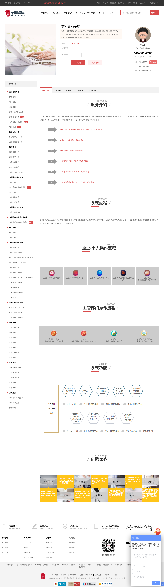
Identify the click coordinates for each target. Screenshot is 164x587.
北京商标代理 (107, 565)
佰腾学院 (12, 408)
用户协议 (73, 575)
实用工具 (142, 3)
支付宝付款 (50, 552)
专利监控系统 (14, 197)
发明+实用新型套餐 (16, 112)
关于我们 (55, 575)
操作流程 (69, 91)
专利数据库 (80, 13)
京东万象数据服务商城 (24, 565)
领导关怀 (64, 575)
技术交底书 (28, 543)
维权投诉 (72, 543)
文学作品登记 (14, 378)
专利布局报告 (14, 267)
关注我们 (154, 3)
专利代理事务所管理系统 (18, 222)
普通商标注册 (14, 328)
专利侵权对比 (14, 287)
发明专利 (12, 97)
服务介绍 (45, 91)
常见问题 (131, 3)
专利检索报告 (14, 247)
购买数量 (65, 54)
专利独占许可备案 (16, 172)
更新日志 (118, 575)
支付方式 (49, 538)
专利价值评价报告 (16, 292)
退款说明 (72, 547)
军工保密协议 (28, 557)
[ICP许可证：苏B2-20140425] (60, 584)
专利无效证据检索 (16, 282)
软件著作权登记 (15, 368)
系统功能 (81, 91)
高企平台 (12, 192)
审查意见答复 (14, 157)
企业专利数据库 (15, 212)
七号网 (98, 565)
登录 (107, 3)
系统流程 (57, 91)
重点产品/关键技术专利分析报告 (21, 257)
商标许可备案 (14, 353)
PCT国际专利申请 (16, 137)
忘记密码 (5, 547)
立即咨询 (153, 62)
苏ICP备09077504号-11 (93, 578)
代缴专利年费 (14, 167)
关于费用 (27, 547)
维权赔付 (12, 127)
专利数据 (12, 237)
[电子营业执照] (105, 584)
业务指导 (27, 538)
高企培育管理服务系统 (17, 187)
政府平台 (12, 182)
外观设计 (12, 107)
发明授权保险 (14, 117)
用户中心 (121, 3)
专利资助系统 (14, 202)
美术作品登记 (14, 373)
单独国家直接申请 (16, 142)
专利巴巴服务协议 (86, 575)
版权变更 (12, 383)
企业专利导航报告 (16, 272)
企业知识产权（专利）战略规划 (21, 277)
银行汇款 (49, 547)
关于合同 (5, 552)
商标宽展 (12, 343)
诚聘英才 (98, 575)
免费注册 (113, 3)
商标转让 (12, 348)
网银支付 (49, 543)
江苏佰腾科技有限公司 (84, 38)
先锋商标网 (119, 565)
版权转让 (12, 388)
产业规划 (38, 565)
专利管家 (68, 13)
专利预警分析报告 (16, 252)
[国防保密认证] (74, 584)
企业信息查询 (54, 565)
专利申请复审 (14, 162)
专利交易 (91, 13)
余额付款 (49, 557)
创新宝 (113, 13)
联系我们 (107, 575)
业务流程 (27, 552)
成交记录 (65, 48)
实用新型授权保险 (16, 122)
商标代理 (73, 565)
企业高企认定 (14, 403)
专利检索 (56, 13)
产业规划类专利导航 (16, 307)
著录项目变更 (14, 152)
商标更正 (12, 358)
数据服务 (12, 232)
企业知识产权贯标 (16, 398)
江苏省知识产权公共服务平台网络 (55, 3)
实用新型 (12, 102)
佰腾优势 (92, 91)
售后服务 (72, 538)
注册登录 (5, 543)
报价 (63, 43)
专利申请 (45, 13)
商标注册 (65, 565)
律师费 (45, 565)
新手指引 (5, 538)
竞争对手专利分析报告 (17, 262)
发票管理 (72, 552)
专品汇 (101, 13)
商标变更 (12, 333)
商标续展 (12, 338)
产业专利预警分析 (16, 312)
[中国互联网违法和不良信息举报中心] (89, 584)
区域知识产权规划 (16, 317)
